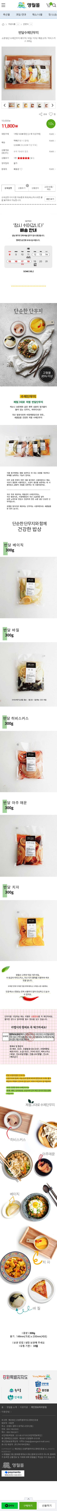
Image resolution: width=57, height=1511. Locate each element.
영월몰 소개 (12, 1407)
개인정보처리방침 (39, 1407)
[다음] (52, 105)
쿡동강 (16, 169)
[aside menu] (3, 5)
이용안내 (5, 1412)
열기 (28, 1498)
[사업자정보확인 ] (35, 1435)
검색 (54, 5)
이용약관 (24, 1407)
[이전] (5, 105)
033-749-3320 (12, 1429)
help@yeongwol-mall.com (37, 1441)
